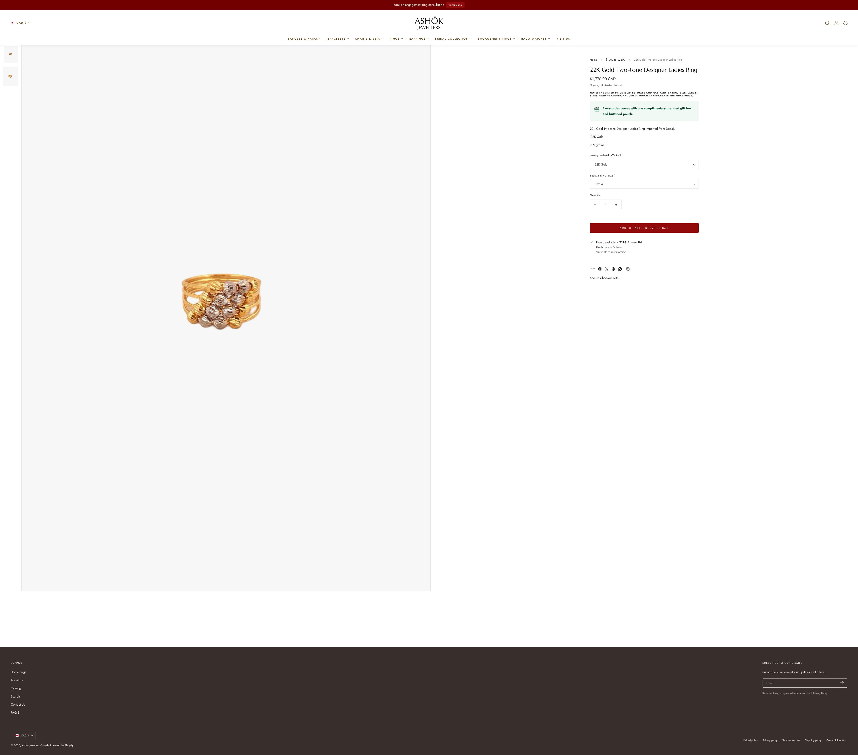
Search (15, 696)
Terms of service (791, 740)
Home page (18, 672)
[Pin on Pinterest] (613, 269)
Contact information (836, 740)
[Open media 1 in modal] (422, 53)
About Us (17, 680)
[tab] (10, 54)
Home (593, 60)
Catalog (16, 688)
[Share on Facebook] (600, 269)
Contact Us (18, 704)
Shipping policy (813, 740)
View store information (611, 252)
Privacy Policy (820, 693)
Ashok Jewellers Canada (35, 745)
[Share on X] (607, 269)
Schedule (455, 4)
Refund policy (750, 740)
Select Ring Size (603, 175)
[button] (827, 23)
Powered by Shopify (61, 745)
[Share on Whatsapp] (620, 269)
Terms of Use (803, 693)
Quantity (595, 195)
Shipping (594, 85)
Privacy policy (770, 740)
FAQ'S (15, 712)
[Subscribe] (842, 682)
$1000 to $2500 (615, 60)
